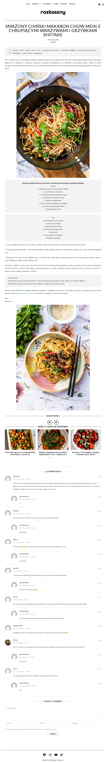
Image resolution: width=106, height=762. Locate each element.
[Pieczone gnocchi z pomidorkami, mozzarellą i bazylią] (20, 439)
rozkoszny (52, 12)
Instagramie (21, 293)
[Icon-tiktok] (61, 754)
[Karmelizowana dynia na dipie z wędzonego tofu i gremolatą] (53, 439)
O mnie (55, 4)
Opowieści (47, 4)
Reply (99, 476)
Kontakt (63, 4)
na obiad (53, 42)
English (72, 4)
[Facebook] (44, 754)
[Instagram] (50, 754)
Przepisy (35, 4)
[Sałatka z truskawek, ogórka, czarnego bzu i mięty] (85, 439)
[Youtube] (55, 754)
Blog (28, 4)
